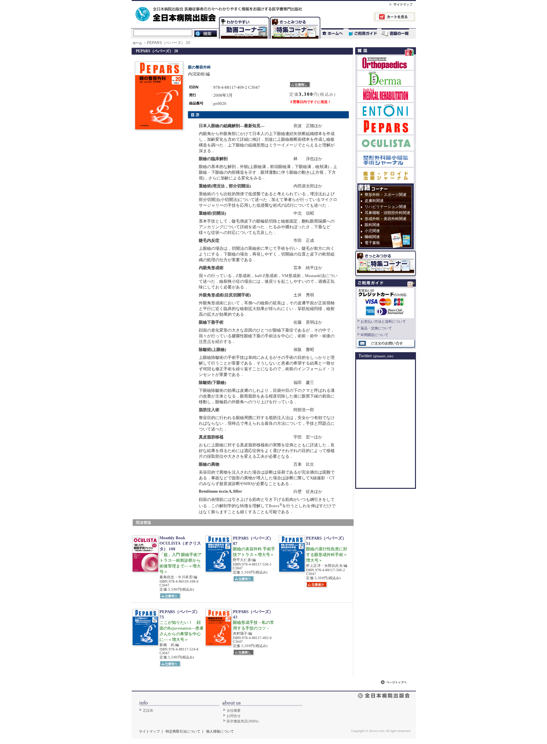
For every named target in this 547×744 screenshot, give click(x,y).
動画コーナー (243, 17)
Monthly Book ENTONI (385, 110)
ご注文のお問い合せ (385, 343)
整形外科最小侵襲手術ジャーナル (385, 159)
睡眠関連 (372, 237)
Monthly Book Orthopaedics (385, 63)
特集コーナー (295, 17)
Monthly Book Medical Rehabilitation (385, 94)
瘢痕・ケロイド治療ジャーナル (385, 175)
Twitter (375, 355)
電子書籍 (372, 243)
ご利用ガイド (359, 33)
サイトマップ (394, 3)
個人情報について (220, 731)
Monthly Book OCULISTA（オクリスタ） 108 (180, 543)
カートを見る (368, 17)
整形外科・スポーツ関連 (385, 194)
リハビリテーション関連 (385, 206)
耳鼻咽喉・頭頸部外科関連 (387, 212)
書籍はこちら (395, 33)
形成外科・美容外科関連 (385, 219)
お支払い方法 (385, 302)
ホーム (138, 43)
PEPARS (385, 127)
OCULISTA (385, 143)
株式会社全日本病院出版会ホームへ (252, 3)
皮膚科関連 (374, 200)
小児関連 (372, 231)
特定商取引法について (183, 731)
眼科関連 (372, 225)
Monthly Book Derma (385, 78)
